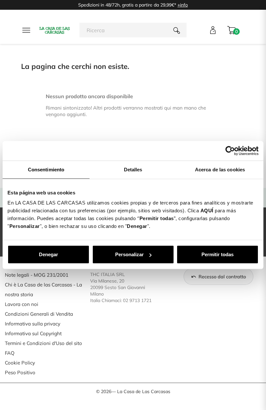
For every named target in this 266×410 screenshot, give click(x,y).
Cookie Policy (20, 363)
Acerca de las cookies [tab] (220, 169)
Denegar (48, 254)
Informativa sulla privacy (32, 324)
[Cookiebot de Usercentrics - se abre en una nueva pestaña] (230, 150)
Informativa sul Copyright (33, 333)
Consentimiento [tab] (46, 169)
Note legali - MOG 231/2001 (36, 275)
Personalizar (129, 254)
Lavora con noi (21, 304)
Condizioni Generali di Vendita (39, 314)
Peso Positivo (20, 372)
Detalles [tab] (133, 169)
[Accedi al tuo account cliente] (213, 30)
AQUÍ (206, 210)
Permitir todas (217, 254)
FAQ (10, 353)
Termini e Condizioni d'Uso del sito (43, 343)
